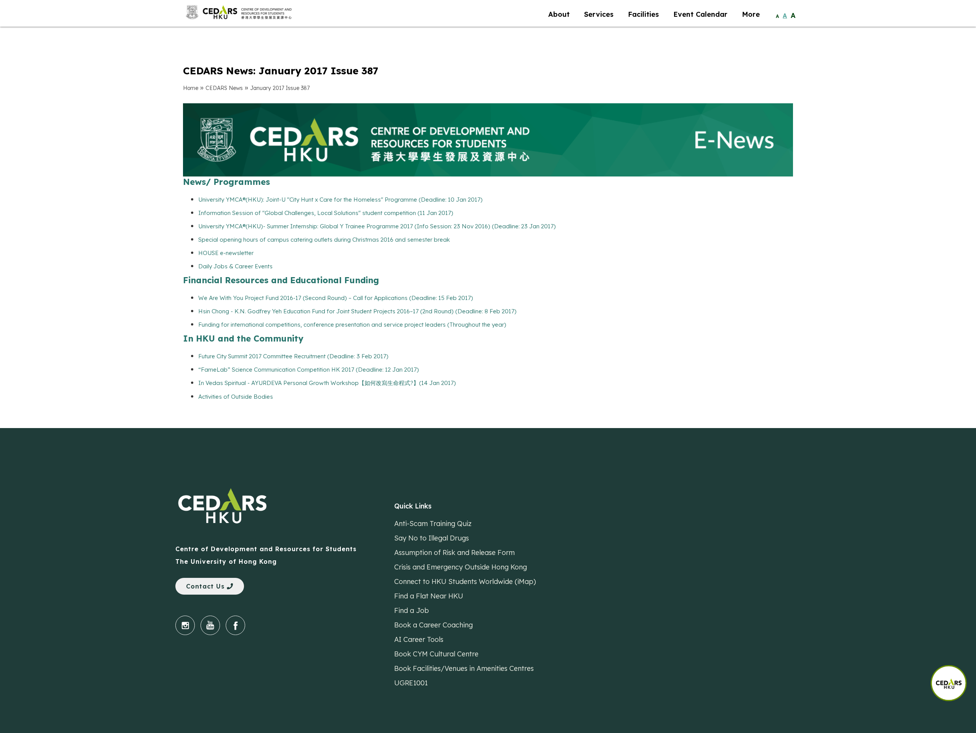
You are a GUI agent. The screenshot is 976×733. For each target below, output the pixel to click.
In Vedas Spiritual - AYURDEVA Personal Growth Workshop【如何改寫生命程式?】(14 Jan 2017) (327, 383)
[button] (953, 679)
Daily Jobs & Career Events (235, 266)
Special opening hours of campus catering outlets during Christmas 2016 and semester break (324, 239)
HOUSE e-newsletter (226, 253)
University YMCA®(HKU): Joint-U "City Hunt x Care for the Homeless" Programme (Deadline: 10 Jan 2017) (340, 199)
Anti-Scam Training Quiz (433, 523)
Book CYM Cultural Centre (436, 654)
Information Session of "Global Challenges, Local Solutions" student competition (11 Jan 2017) (325, 213)
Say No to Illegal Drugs (431, 538)
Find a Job (411, 610)
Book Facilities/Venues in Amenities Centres (464, 668)
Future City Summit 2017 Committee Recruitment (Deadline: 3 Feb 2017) (293, 356)
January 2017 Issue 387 (280, 88)
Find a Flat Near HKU (428, 596)
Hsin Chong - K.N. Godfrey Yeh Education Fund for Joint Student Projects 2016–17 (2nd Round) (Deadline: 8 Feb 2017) (357, 311)
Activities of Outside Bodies (235, 396)
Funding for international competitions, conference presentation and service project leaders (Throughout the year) (352, 324)
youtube (210, 625)
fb (235, 625)
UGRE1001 (411, 682)
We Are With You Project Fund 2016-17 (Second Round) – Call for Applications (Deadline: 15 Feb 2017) (335, 298)
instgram (185, 625)
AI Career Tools (418, 639)
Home (190, 88)
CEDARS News (224, 88)
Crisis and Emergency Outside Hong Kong (460, 567)
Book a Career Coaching (433, 625)
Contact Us (206, 586)
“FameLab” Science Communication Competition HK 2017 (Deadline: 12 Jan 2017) (308, 369)
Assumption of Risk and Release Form (454, 552)
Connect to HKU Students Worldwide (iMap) (465, 581)
